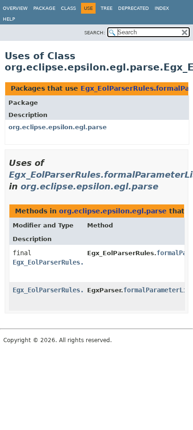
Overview (15, 8)
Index (162, 8)
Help (9, 19)
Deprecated (133, 8)
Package (44, 8)
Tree (106, 8)
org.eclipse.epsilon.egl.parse (57, 127)
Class (68, 8)
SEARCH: (94, 32)
